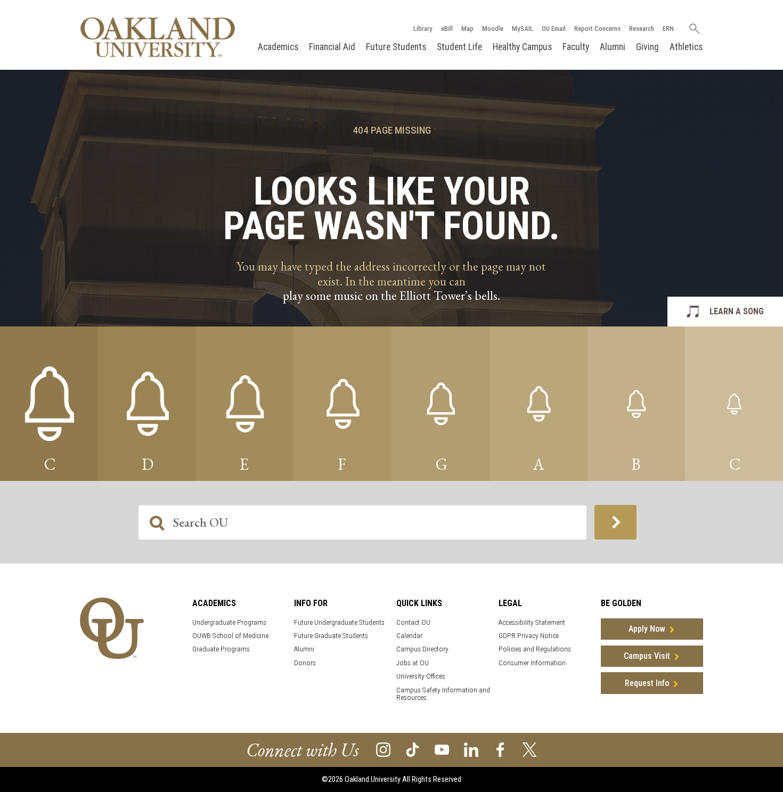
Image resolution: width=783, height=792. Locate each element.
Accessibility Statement (532, 622)
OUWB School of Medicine (230, 636)
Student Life (459, 47)
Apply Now (647, 629)
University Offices (420, 676)
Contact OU (413, 622)
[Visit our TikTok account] (412, 749)
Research (641, 28)
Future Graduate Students (331, 636)
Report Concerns (597, 28)
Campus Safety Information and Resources (443, 694)
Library (423, 28)
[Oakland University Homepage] (157, 37)
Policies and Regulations (535, 649)
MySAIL (522, 28)
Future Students (396, 47)
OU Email (554, 28)
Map (467, 28)
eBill (447, 28)
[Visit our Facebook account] (500, 749)
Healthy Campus (522, 47)
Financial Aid (332, 47)
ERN (668, 28)
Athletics (686, 47)
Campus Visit (647, 656)
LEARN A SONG (736, 311)
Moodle (492, 28)
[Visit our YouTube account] (442, 749)
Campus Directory (422, 649)
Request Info (647, 683)
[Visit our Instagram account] (383, 749)
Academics (278, 47)
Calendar (409, 636)
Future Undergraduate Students (339, 622)
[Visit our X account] (530, 749)
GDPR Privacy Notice (529, 636)
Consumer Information (532, 663)
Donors (305, 663)
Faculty (575, 47)
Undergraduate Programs (229, 622)
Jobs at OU (412, 663)
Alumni (612, 47)
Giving (647, 47)
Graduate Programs (221, 649)
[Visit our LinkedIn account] (471, 749)
